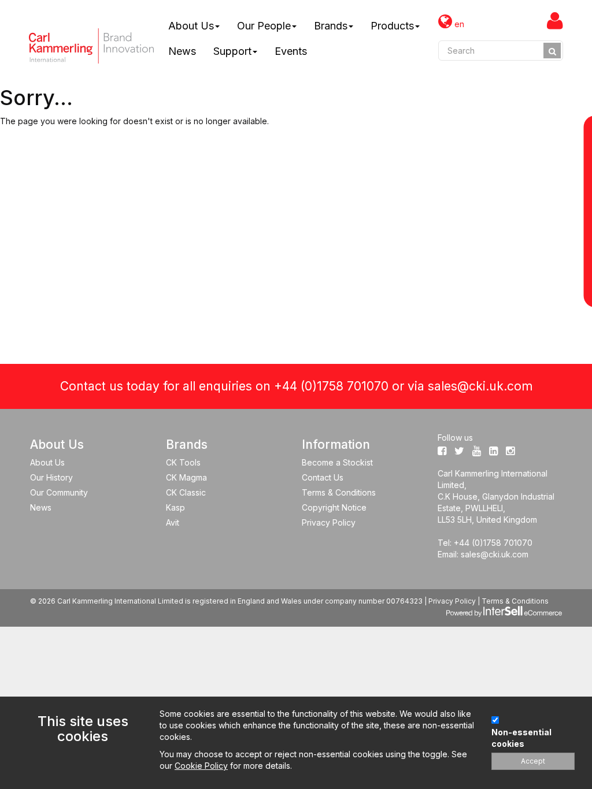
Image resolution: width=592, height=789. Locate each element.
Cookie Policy (201, 766)
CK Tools (183, 462)
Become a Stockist (337, 462)
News (182, 51)
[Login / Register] (555, 20)
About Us (191, 26)
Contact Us (322, 477)
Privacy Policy (329, 522)
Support (232, 51)
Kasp (175, 507)
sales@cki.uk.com (480, 386)
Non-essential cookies (521, 738)
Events (291, 51)
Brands (330, 26)
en (458, 24)
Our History (51, 477)
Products (392, 26)
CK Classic (186, 492)
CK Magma (186, 477)
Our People (264, 26)
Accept (533, 761)
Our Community (59, 492)
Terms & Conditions (339, 492)
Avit (172, 522)
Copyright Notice (334, 507)
